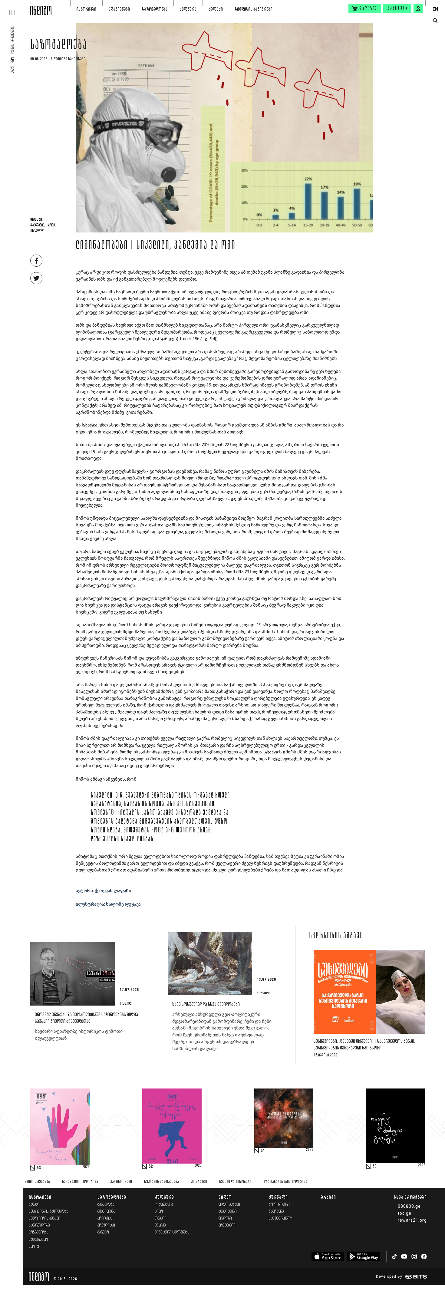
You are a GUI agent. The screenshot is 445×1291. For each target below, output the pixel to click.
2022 (421, 1165)
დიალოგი (225, 1218)
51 (263, 1150)
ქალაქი (216, 9)
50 (374, 1166)
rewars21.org (412, 1220)
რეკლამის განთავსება (161, 1182)
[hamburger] (15, 7)
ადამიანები (119, 9)
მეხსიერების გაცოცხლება (48, 1211)
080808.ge (409, 1206)
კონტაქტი (199, 1182)
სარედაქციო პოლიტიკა (80, 1182)
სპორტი (34, 1246)
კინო (159, 1211)
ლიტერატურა (164, 1204)
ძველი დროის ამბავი (44, 1218)
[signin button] (418, 8)
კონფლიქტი (106, 1225)
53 (39, 1168)
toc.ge (404, 1213)
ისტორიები (86, 9)
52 (151, 1166)
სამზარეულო (38, 1239)
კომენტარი (227, 1225)
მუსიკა (160, 1225)
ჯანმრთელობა (39, 1225)
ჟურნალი (278, 1197)
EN (435, 9)
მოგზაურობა (38, 1232)
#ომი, (52, 225)
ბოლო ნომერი (279, 1204)
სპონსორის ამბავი (336, 936)
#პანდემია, (37, 225)
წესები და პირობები (235, 1182)
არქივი (328, 1197)
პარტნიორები (121, 1182)
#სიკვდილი (37, 231)
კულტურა (188, 9)
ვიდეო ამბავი (229, 1204)
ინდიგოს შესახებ (36, 1182)
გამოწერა (398, 8)
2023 (86, 1167)
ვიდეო (225, 1197)
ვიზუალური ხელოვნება (172, 1232)
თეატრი (160, 1218)
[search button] (435, 20)
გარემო (103, 1232)
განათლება (105, 1204)
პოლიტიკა (105, 1218)
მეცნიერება (106, 1211)
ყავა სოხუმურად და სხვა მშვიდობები (206, 1004)
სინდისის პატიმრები (253, 9)
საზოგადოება (154, 9)
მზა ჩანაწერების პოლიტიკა (285, 1182)
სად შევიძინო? (280, 1218)
